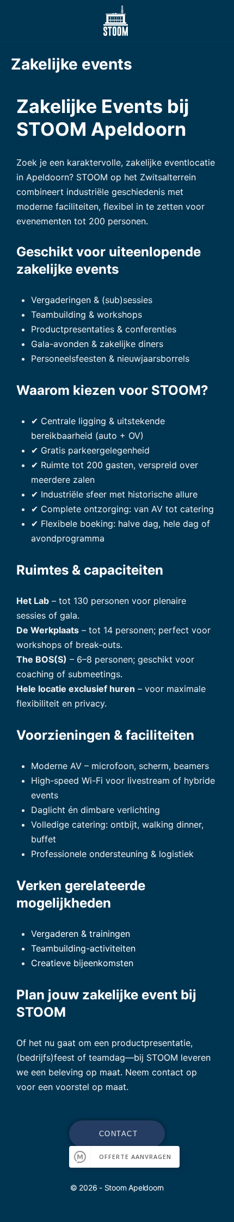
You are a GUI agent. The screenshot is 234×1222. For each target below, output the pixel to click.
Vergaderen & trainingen (80, 933)
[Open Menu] (17, 19)
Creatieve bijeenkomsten (82, 963)
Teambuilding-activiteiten (83, 948)
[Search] (213, 20)
